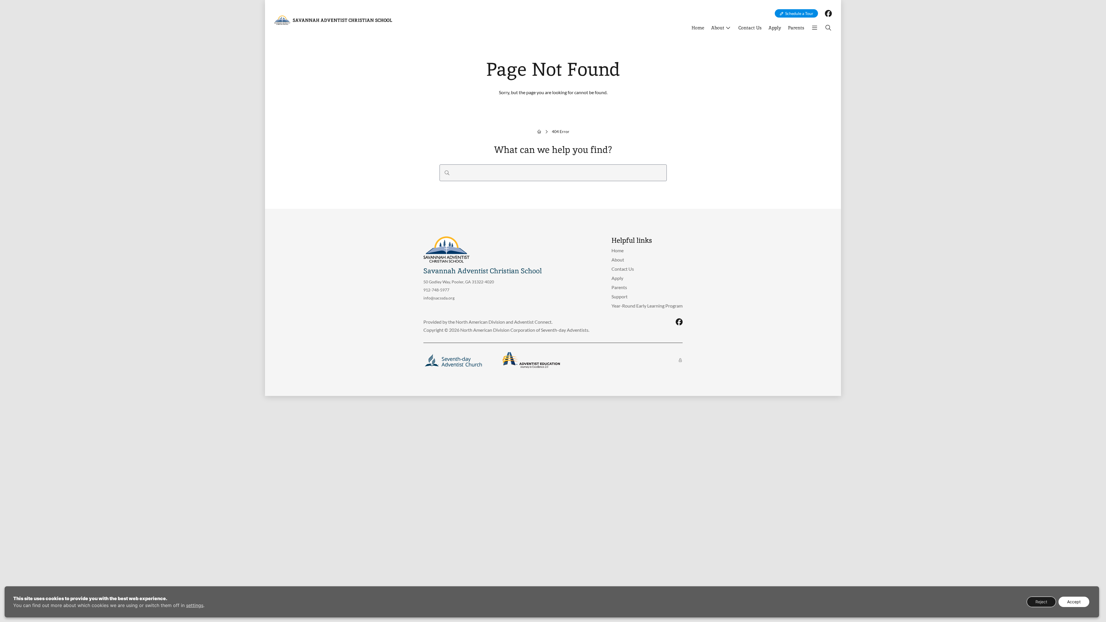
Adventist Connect (533, 322)
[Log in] (680, 360)
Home (698, 28)
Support (619, 296)
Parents (796, 28)
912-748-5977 (436, 289)
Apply (774, 28)
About (717, 28)
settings (194, 605)
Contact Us (750, 28)
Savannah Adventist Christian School (342, 20)
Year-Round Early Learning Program (647, 305)
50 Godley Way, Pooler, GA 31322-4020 (458, 281)
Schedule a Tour (799, 13)
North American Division (480, 322)
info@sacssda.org (438, 297)
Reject (1041, 601)
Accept (1074, 601)
